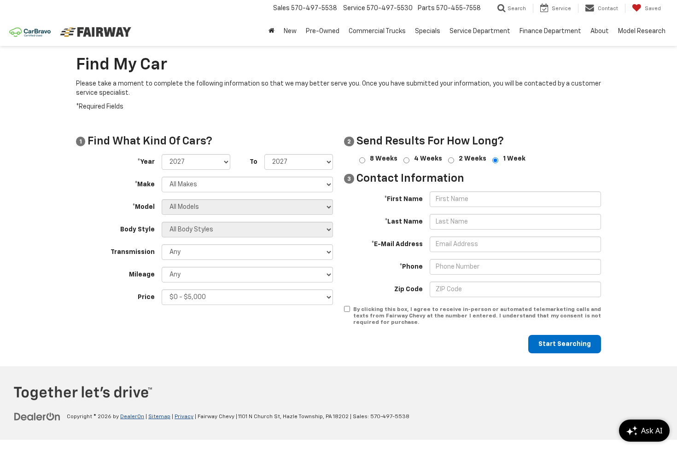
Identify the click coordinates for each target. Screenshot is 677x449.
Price (146, 297)
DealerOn (132, 417)
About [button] (599, 31)
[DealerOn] (37, 416)
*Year (146, 162)
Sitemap (159, 417)
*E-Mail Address (397, 244)
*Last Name (404, 222)
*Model (143, 207)
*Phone (411, 267)
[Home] (271, 31)
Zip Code (408, 289)
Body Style (137, 229)
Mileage (142, 274)
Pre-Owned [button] (322, 31)
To (253, 162)
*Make (144, 184)
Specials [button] (427, 31)
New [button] (290, 31)
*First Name (403, 199)
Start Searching (564, 344)
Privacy (184, 417)
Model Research (641, 31)
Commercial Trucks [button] (377, 31)
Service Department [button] (479, 31)
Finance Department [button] (550, 31)
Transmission (133, 252)
